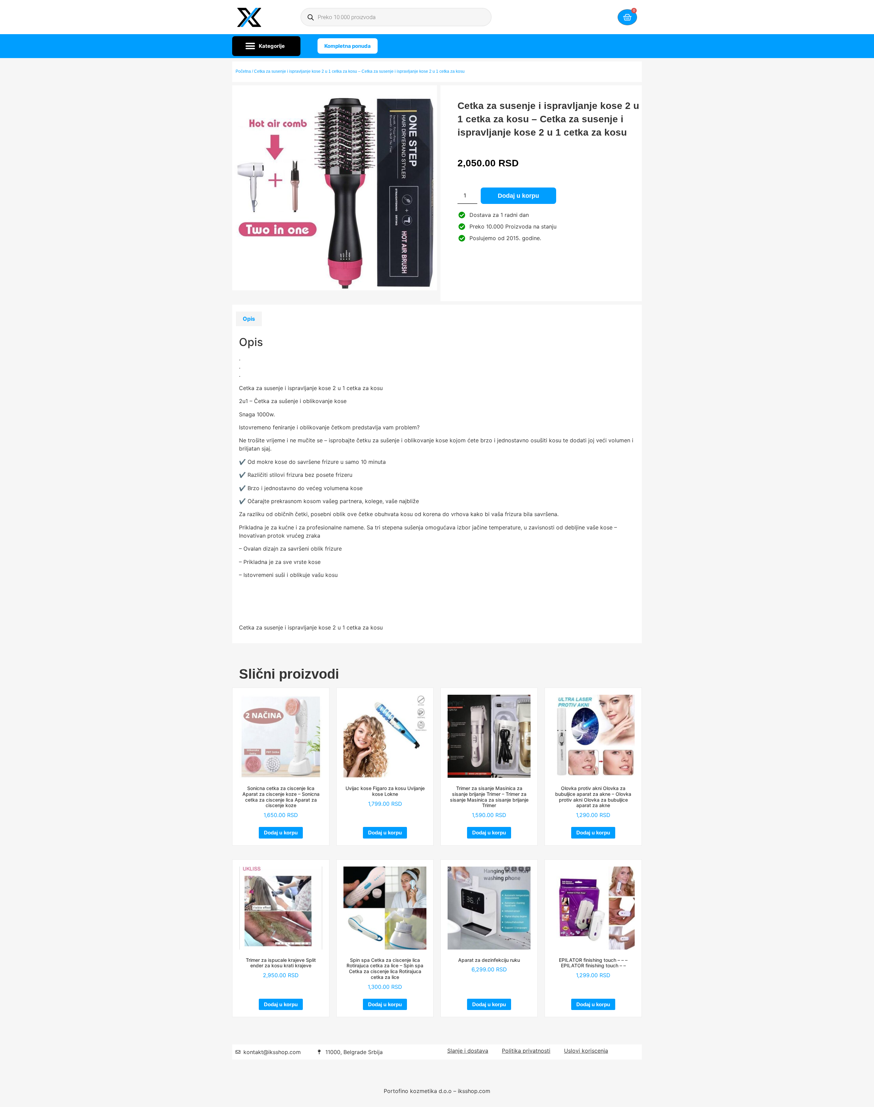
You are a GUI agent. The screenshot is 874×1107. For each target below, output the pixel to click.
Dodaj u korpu (518, 195)
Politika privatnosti (526, 1050)
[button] (266, 46)
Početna (243, 71)
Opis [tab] (249, 318)
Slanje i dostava (467, 1050)
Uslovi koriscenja (586, 1050)
